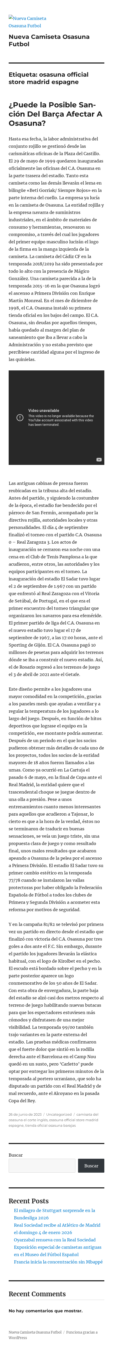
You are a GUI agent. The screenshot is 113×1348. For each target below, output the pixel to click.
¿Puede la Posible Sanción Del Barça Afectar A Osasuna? (55, 114)
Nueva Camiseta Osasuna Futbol (35, 1332)
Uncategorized (59, 1114)
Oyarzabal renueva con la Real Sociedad (55, 1239)
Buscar (16, 1155)
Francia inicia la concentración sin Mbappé (58, 1262)
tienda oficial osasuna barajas (50, 1125)
